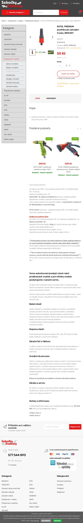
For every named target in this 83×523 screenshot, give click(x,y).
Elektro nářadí (9, 139)
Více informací (35, 520)
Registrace (61, 492)
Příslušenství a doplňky (12, 91)
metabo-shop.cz (35, 413)
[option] (41, 37)
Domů (4, 21)
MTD (5, 105)
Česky (65, 4)
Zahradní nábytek (10, 49)
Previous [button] (30, 37)
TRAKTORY (8, 39)
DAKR (6, 130)
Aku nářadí (8, 134)
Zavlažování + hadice (15, 21)
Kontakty (13, 465)
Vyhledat (63, 12)
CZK (55, 4)
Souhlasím (57, 520)
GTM (5, 110)
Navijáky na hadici (12, 79)
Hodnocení (51, 98)
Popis (37, 98)
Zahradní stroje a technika (13, 44)
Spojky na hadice (12, 68)
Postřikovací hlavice (32, 21)
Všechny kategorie (16, 12)
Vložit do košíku (68, 73)
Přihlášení (76, 3)
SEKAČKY (7, 35)
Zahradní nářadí (9, 54)
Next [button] (53, 37)
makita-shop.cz (34, 415)
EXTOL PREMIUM (70, 45)
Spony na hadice (12, 64)
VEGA (6, 120)
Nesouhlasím (46, 520)
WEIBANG (7, 125)
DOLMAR (7, 100)
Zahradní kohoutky (12, 83)
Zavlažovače (10, 75)
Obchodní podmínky (64, 481)
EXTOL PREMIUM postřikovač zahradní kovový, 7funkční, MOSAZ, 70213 (68, 169)
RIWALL (7, 115)
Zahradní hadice (12, 86)
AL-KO (6, 96)
